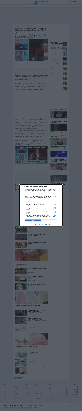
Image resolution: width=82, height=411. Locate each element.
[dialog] (41, 206)
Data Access (41, 224)
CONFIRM (33, 220)
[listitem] (41, 201)
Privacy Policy (47, 224)
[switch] (54, 204)
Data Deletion (34, 224)
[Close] (60, 187)
